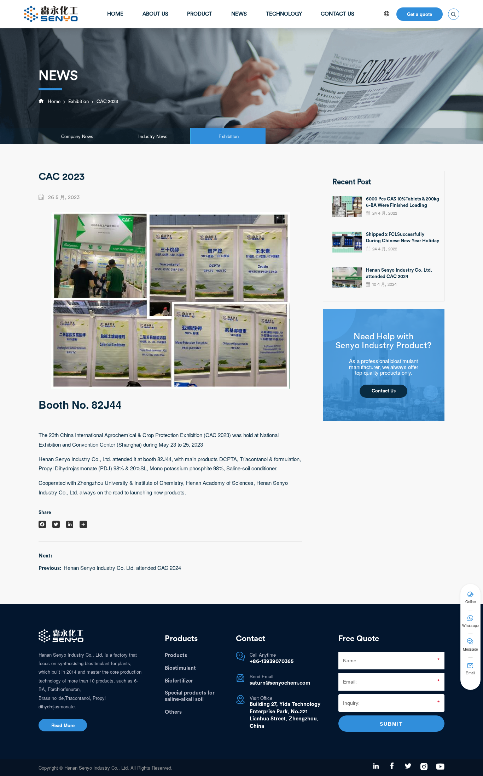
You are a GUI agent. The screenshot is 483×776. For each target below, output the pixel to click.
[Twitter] (56, 524)
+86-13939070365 (271, 661)
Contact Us (384, 391)
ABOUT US (155, 14)
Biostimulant (180, 668)
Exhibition (78, 101)
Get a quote (419, 14)
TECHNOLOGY (284, 14)
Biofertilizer (179, 681)
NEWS (239, 14)
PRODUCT (199, 14)
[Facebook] (42, 524)
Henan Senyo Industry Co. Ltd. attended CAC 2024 (122, 567)
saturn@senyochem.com (280, 683)
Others (173, 712)
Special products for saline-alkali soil (190, 696)
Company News (77, 136)
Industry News (153, 136)
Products (176, 655)
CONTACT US (337, 14)
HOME (115, 14)
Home (54, 101)
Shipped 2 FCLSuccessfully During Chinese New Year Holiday (402, 237)
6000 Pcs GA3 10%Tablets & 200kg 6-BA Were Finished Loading (402, 202)
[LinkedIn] (70, 524)
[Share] (83, 524)
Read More (63, 725)
